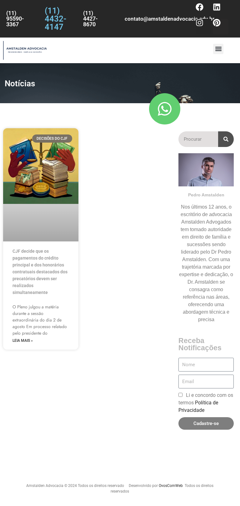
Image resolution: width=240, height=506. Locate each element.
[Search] (226, 139)
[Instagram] (203, 26)
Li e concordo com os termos (205, 402)
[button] (218, 49)
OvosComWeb (171, 485)
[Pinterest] (220, 26)
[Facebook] (203, 11)
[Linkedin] (220, 11)
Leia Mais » (22, 340)
